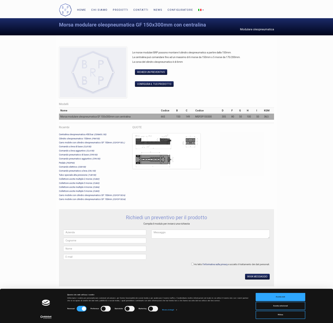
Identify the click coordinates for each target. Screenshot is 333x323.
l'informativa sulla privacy (215, 264)
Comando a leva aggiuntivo (76, 150)
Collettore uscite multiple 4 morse (79, 187)
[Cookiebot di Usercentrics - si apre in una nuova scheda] (46, 317)
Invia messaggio (257, 276)
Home (81, 9)
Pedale (67, 163)
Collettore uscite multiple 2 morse (79, 179)
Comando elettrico (72, 166)
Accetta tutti (280, 297)
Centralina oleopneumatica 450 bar (82, 134)
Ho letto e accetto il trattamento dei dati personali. (232, 264)
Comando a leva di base (75, 146)
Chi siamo (99, 9)
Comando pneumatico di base (78, 154)
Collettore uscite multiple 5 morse (79, 191)
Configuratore (180, 9)
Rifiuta (280, 315)
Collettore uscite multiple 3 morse (79, 183)
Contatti (140, 9)
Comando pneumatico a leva (77, 170)
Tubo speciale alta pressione (77, 175)
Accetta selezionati (280, 306)
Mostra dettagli (168, 310)
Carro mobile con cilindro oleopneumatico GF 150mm (92, 142)
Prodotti (120, 9)
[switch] (106, 309)
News (157, 9)
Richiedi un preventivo (151, 72)
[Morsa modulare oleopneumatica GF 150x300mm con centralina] (93, 73)
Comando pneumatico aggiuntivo (79, 158)
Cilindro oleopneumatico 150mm (79, 138)
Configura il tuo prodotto (154, 84)
